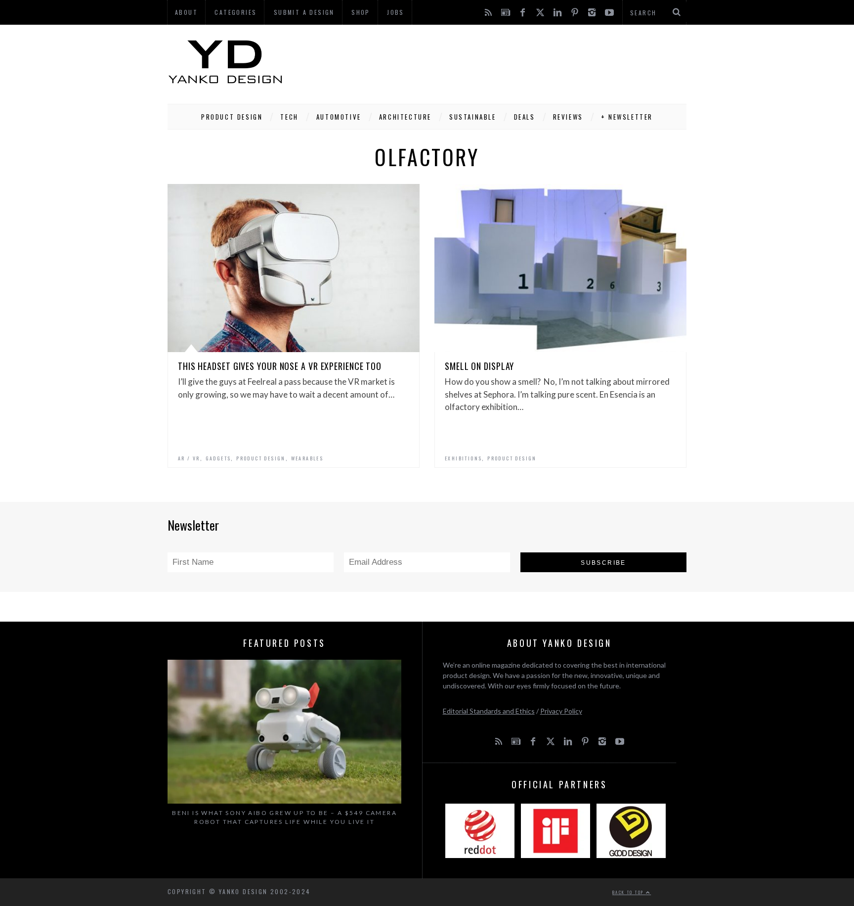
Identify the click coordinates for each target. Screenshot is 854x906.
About (186, 12)
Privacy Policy (561, 711)
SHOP (360, 12)
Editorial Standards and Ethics (489, 711)
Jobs (395, 12)
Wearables (307, 458)
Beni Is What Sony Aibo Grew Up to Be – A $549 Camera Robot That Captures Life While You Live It (284, 817)
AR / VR (189, 458)
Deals (524, 117)
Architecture (405, 117)
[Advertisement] (506, 62)
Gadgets (218, 458)
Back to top (629, 892)
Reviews (568, 117)
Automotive (338, 117)
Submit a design (304, 12)
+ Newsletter (627, 117)
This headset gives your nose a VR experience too (280, 366)
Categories (235, 12)
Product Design (231, 117)
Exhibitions (463, 458)
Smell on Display (479, 366)
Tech (289, 117)
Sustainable (472, 117)
